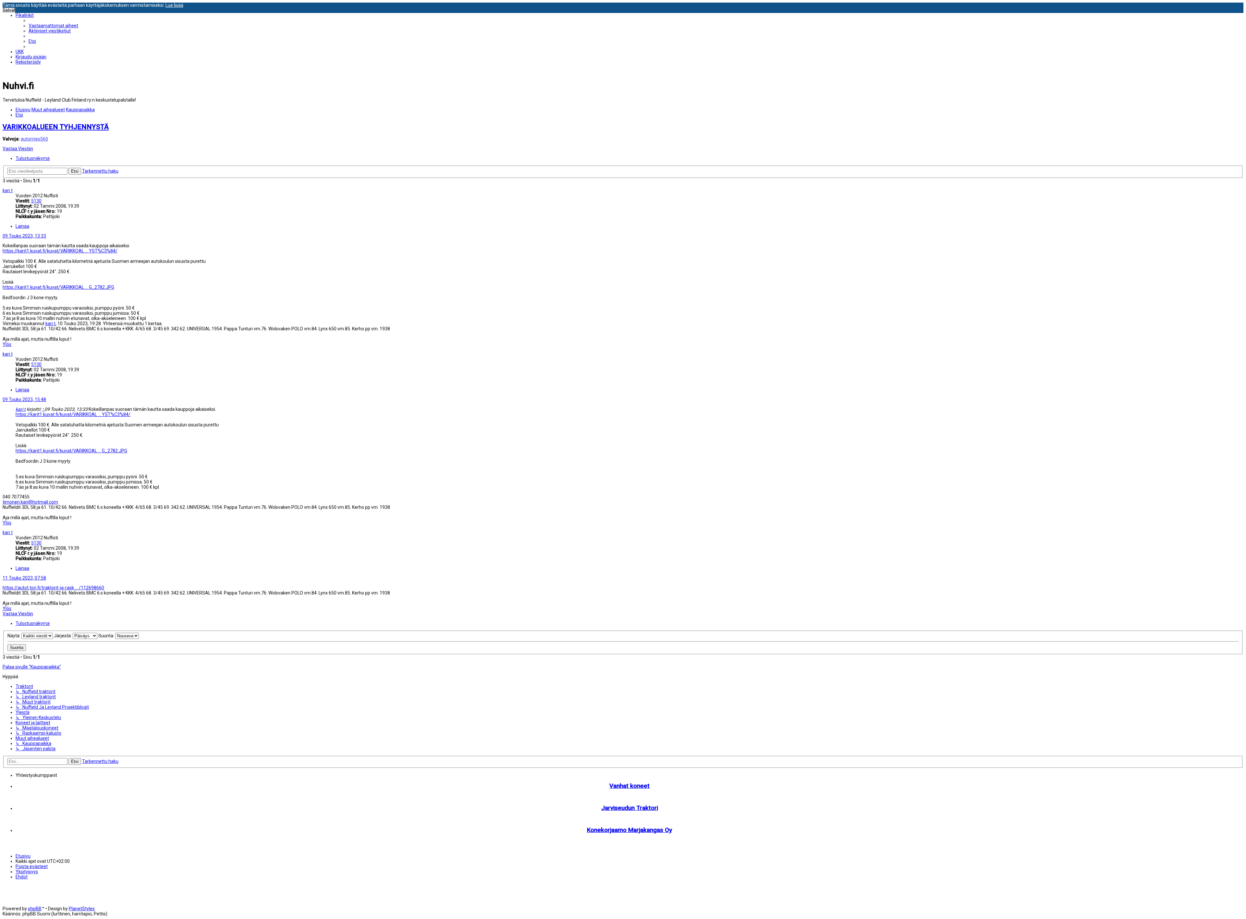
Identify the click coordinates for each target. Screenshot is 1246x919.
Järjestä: (63, 635)
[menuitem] (53, 25)
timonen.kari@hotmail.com (30, 502)
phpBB (35, 908)
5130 (36, 200)
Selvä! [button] (9, 10)
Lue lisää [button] (174, 5)
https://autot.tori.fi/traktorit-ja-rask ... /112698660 (53, 587)
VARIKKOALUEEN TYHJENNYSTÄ (56, 127)
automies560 (34, 138)
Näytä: (14, 635)
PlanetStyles (82, 908)
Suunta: (106, 635)
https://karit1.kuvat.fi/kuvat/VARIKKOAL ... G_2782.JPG (58, 287)
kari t (8, 190)
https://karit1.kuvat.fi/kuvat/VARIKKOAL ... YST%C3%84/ (60, 250)
